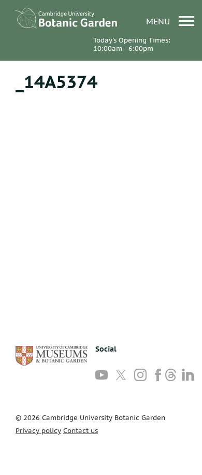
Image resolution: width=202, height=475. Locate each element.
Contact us (80, 430)
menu (159, 21)
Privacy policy (38, 430)
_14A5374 (56, 81)
